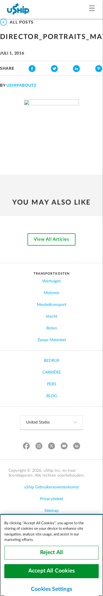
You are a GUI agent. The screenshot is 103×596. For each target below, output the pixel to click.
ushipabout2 (21, 86)
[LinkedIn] (76, 446)
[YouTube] (64, 446)
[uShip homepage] (18, 9)
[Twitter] (51, 446)
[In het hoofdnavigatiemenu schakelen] (93, 9)
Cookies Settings (51, 589)
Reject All (51, 552)
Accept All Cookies (51, 571)
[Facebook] (26, 446)
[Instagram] (39, 446)
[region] (51, 555)
